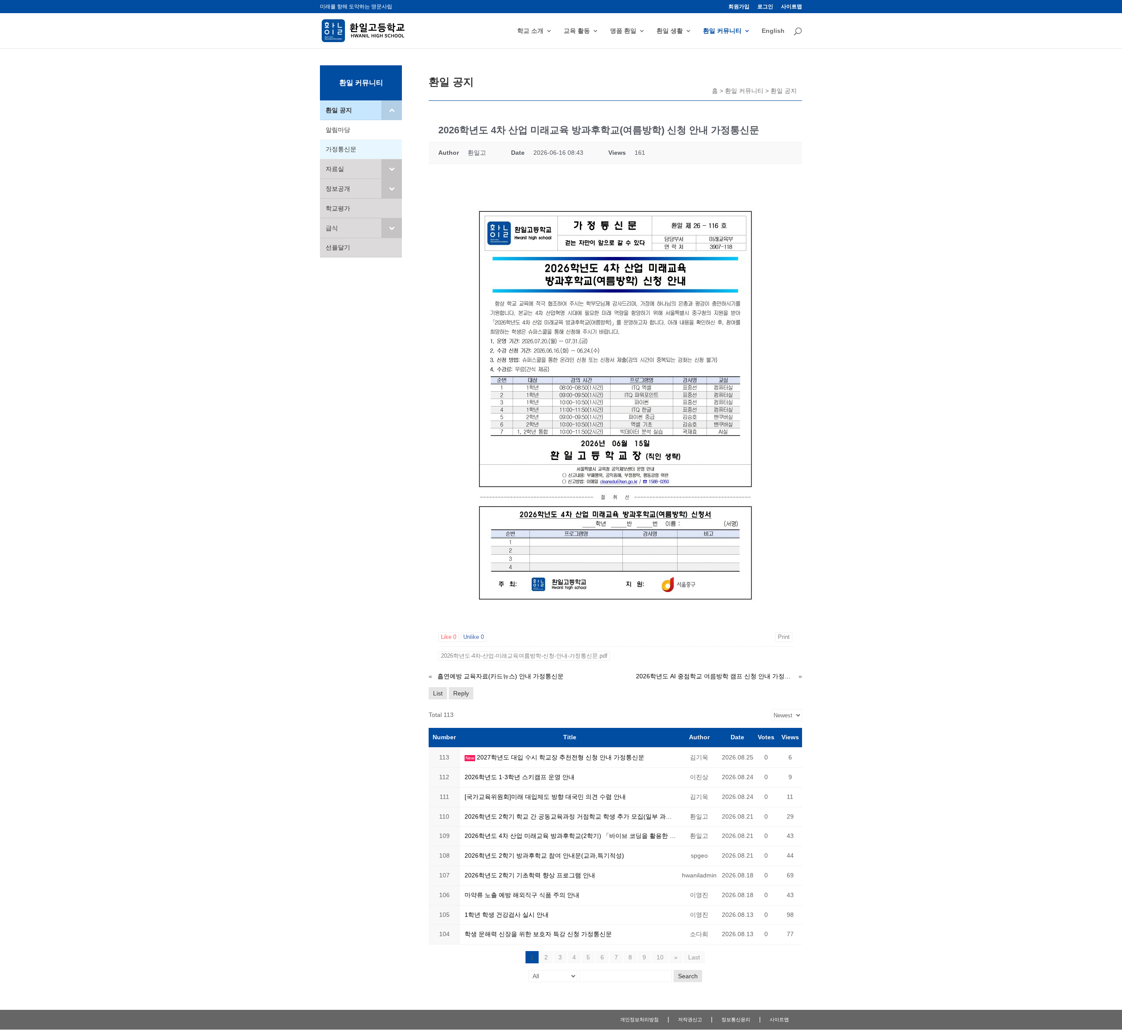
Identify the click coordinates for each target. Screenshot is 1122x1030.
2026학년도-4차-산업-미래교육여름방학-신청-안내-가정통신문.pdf (524, 655)
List (438, 693)
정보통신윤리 (735, 1019)
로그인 (765, 7)
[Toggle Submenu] (391, 110)
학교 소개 (530, 31)
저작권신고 (690, 1019)
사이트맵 (791, 7)
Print (784, 637)
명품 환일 (623, 31)
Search (688, 976)
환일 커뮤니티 (722, 31)
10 (660, 957)
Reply (461, 693)
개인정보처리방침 (639, 1019)
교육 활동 (577, 31)
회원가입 (738, 7)
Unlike (473, 637)
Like (448, 637)
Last (694, 957)
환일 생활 (670, 31)
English (773, 31)
